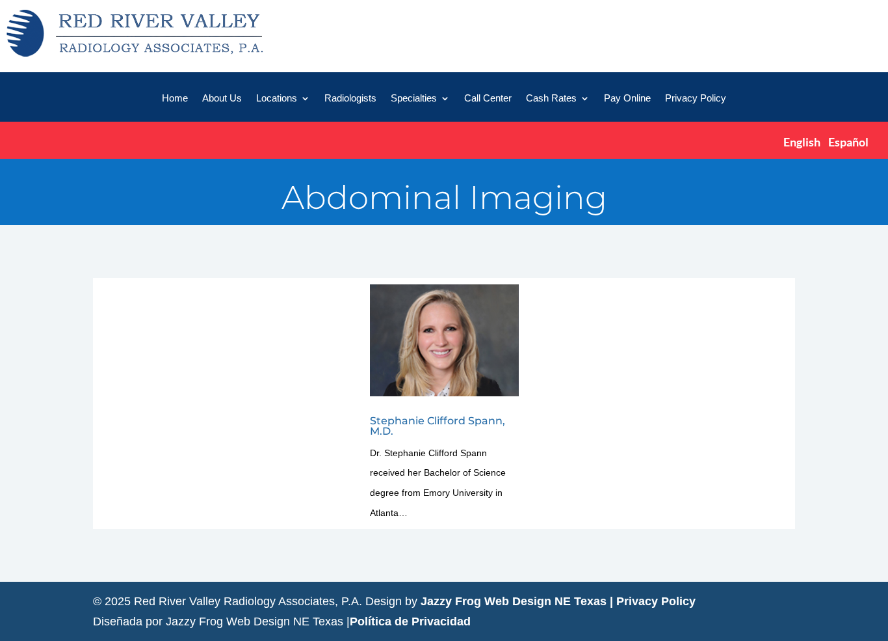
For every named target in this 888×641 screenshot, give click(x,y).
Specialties (414, 98)
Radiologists (350, 98)
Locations (276, 98)
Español (848, 142)
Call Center (488, 98)
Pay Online (627, 98)
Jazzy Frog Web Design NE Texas (514, 601)
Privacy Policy (695, 98)
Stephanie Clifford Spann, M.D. (437, 426)
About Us (222, 98)
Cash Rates (551, 98)
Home (175, 98)
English (801, 142)
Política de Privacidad (410, 621)
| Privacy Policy (653, 601)
